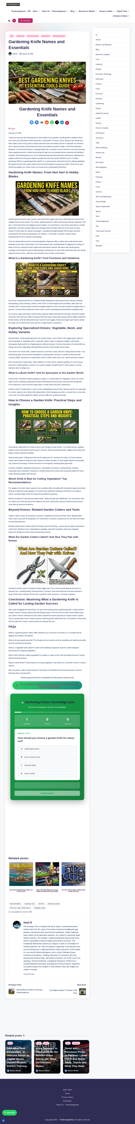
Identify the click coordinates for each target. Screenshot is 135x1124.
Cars (97, 59)
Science (99, 192)
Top (97, 226)
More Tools (67, 1090)
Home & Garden (33, 36)
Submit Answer (47, 793)
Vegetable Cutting (39, 908)
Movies (98, 157)
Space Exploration (103, 206)
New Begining (101, 167)
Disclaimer (67, 1101)
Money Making (101, 148)
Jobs (97, 143)
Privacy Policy (67, 1097)
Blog (11, 36)
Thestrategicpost (59, 36)
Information (46, 36)
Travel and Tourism (103, 231)
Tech (97, 216)
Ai (96, 35)
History (98, 123)
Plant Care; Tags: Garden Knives (20, 908)
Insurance (99, 138)
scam (98, 187)
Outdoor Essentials (54, 904)
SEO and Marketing (103, 197)
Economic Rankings (103, 74)
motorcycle (100, 153)
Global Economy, (102, 113)
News (46, 1043)
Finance (99, 84)
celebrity (99, 64)
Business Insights (103, 54)
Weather (99, 246)
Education (99, 79)
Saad (13, 128)
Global (98, 108)
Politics (98, 182)
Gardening (20, 36)
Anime (98, 40)
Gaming (99, 99)
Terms (67, 1093)
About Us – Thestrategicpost (67, 1105)
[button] (25, 20)
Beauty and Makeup (103, 45)
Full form (99, 94)
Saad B (27, 922)
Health (98, 118)
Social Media (101, 202)
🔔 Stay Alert (9, 1113)
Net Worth (100, 162)
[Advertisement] (47, 831)
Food (98, 89)
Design (98, 69)
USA (97, 236)
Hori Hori (41, 904)
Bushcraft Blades (15, 904)
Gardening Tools (30, 904)
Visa (97, 241)
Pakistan (76, 1043)
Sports (98, 211)
